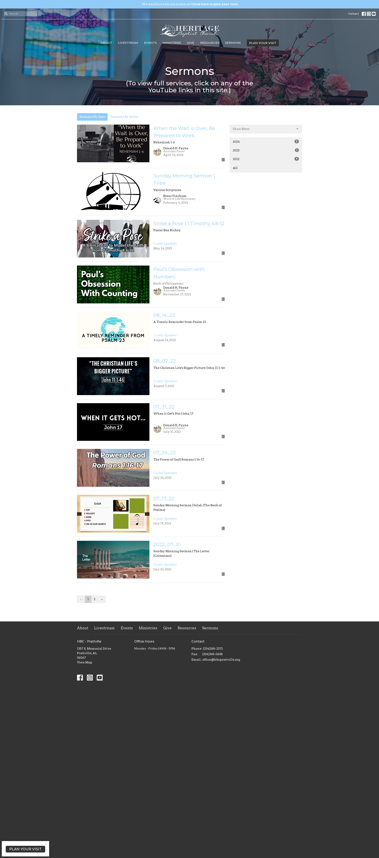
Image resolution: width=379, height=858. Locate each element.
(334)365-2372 (213, 648)
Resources (209, 43)
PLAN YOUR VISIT (262, 43)
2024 (265, 142)
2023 (265, 150)
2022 (265, 159)
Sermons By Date (92, 116)
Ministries (172, 43)
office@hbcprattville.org (221, 659)
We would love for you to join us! (190, 4)
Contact (353, 13)
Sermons (233, 43)
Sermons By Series (124, 116)
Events (150, 43)
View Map (84, 662)
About (106, 43)
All (235, 168)
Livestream (128, 43)
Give (190, 43)
